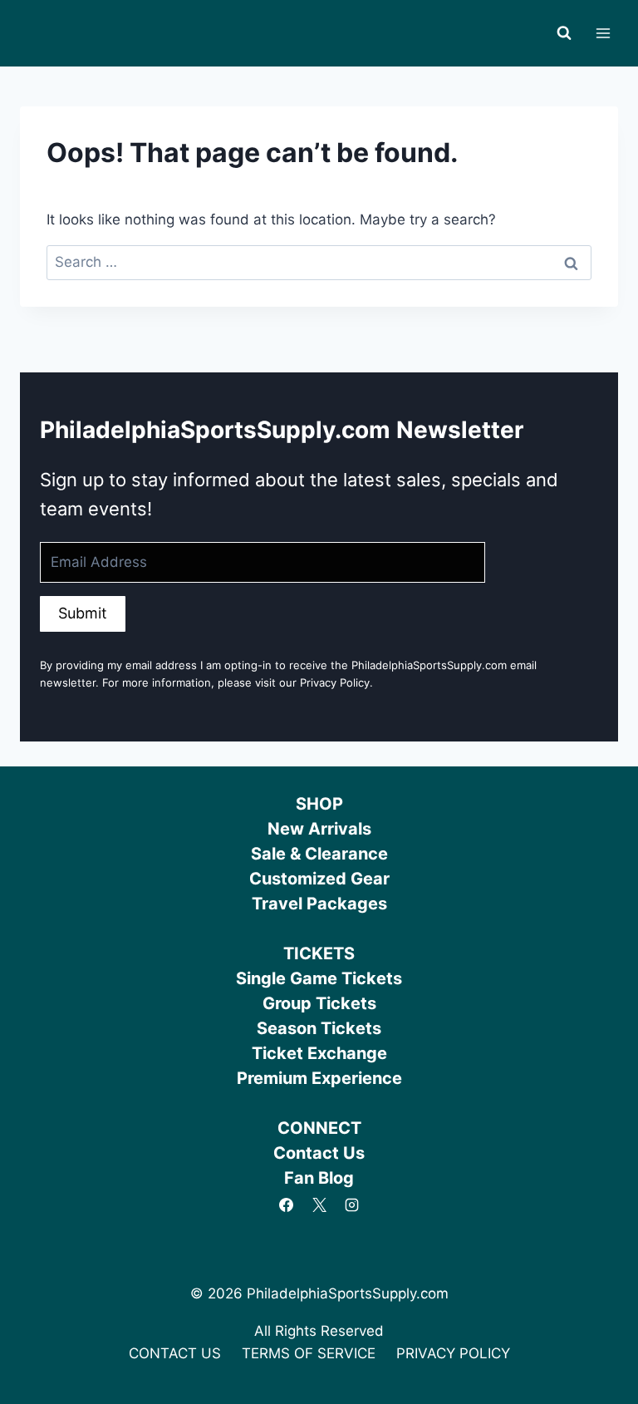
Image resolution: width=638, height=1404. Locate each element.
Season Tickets (319, 1028)
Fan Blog (319, 1178)
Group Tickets (319, 1003)
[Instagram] (351, 1204)
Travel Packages (319, 904)
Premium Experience (319, 1078)
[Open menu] (602, 33)
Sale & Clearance (319, 854)
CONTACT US (175, 1353)
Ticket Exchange (319, 1053)
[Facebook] (286, 1204)
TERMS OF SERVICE (308, 1353)
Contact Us (319, 1153)
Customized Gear (319, 879)
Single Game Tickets (319, 978)
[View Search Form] (564, 33)
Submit (82, 613)
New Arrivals (319, 829)
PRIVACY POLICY (453, 1353)
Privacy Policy (335, 682)
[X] (319, 1204)
